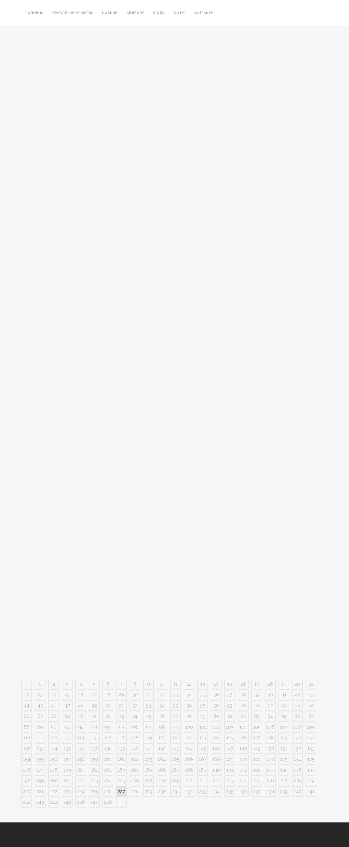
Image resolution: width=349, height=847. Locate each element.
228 (135, 791)
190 (216, 770)
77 (175, 716)
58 (216, 705)
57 (202, 705)
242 (26, 802)
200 (54, 780)
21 (311, 684)
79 (202, 716)
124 (216, 737)
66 (26, 716)
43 (311, 694)
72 (108, 716)
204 (108, 780)
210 (189, 780)
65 (311, 705)
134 (53, 748)
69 (67, 716)
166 (189, 759)
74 (134, 716)
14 (216, 684)
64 (297, 705)
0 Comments (69, 210)
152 (297, 748)
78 (189, 716)
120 (162, 737)
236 (243, 791)
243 (40, 802)
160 (108, 759)
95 (121, 727)
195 (284, 770)
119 (148, 737)
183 (121, 770)
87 (311, 716)
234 (216, 791)
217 (284, 780)
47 (67, 705)
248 (108, 802)
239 (284, 791)
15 (229, 684)
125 (229, 737)
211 (203, 780)
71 (94, 716)
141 (148, 748)
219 (311, 780)
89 (40, 727)
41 (284, 694)
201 (67, 780)
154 (26, 759)
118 (135, 737)
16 (243, 684)
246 (81, 802)
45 (40, 705)
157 (67, 759)
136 (81, 748)
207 (148, 780)
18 (270, 684)
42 (297, 694)
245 (67, 802)
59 (229, 705)
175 (311, 759)
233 (202, 791)
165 (175, 759)
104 (243, 727)
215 (256, 780)
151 (284, 748)
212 (216, 780)
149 (257, 748)
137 (94, 748)
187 (175, 770)
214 (243, 780)
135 (67, 748)
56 (189, 705)
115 (94, 737)
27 (94, 694)
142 (162, 748)
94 (108, 727)
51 (121, 705)
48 (81, 705)
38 (243, 694)
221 (40, 791)
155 (40, 759)
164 (162, 759)
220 (26, 791)
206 (135, 780)
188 (189, 770)
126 (243, 737)
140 (135, 748)
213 (229, 780)
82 (243, 716)
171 (256, 759)
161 (121, 759)
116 (107, 737)
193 (257, 770)
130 (297, 737)
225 (94, 791)
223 (67, 791)
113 (67, 737)
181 (94, 770)
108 (297, 727)
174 (297, 759)
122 (189, 737)
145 (202, 748)
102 (216, 727)
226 (108, 791)
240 (297, 791)
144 (189, 748)
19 (284, 684)
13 (202, 684)
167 (202, 759)
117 (121, 737)
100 (189, 727)
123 (202, 737)
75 (148, 716)
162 (134, 759)
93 (94, 727)
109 (311, 727)
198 (26, 780)
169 (230, 759)
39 (257, 694)
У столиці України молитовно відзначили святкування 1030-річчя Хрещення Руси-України (68, 359)
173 (283, 759)
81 (229, 716)
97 (148, 727)
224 (81, 791)
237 (257, 791)
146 (216, 748)
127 (256, 737)
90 (53, 727)
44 (26, 705)
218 (297, 780)
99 (175, 727)
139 (121, 748)
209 (176, 780)
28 (107, 694)
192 (243, 770)
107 (284, 727)
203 (94, 780)
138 (108, 748)
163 (148, 759)
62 (270, 705)
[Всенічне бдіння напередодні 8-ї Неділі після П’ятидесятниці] (69, 525)
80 (216, 716)
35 (202, 694)
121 (175, 737)
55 (175, 705)
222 (53, 791)
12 (189, 684)
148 (243, 748)
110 (26, 737)
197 (311, 770)
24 (53, 694)
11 (175, 684)
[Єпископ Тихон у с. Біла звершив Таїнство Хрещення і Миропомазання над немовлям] (164, 314)
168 (216, 759)
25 (67, 694)
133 (40, 748)
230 (162, 791)
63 (284, 705)
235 (230, 791)
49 (94, 705)
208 (162, 780)
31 (148, 694)
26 (80, 694)
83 (257, 716)
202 (81, 780)
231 (175, 791)
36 (216, 694)
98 (162, 727)
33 (175, 694)
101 (202, 727)
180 (81, 770)
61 (256, 705)
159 (94, 759)
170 (243, 759)
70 (81, 716)
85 (284, 716)
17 (256, 684)
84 (270, 716)
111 (40, 737)
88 (26, 727)
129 (283, 737)
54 (162, 705)
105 (257, 727)
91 (67, 727)
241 (311, 791)
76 (162, 716)
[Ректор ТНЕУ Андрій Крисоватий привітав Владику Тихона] (69, 91)
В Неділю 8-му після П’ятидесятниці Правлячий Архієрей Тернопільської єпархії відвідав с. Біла (259, 359)
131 (311, 737)
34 (189, 694)
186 (162, 770)
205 (121, 780)
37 (229, 694)
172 (270, 759)
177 (40, 770)
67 (40, 716)
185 (148, 770)
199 (40, 780)
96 (135, 727)
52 (135, 705)
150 (270, 748)
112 (54, 737)
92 (80, 727)
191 (229, 770)
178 (53, 770)
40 (270, 694)
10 (162, 684)
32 (162, 694)
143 (175, 748)
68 (53, 716)
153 (311, 748)
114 (80, 737)
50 (108, 705)
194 (270, 770)
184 (135, 770)
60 (243, 705)
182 (107, 770)
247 (94, 802)
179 (67, 770)
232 (189, 791)
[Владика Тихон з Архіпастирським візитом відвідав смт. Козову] (164, 97)
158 (81, 759)
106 (270, 727)
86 (297, 716)
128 (270, 737)
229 (148, 791)
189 (202, 770)
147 (230, 748)
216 (270, 780)
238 (270, 791)
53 (148, 705)
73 (121, 716)
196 (297, 770)
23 (40, 694)
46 (53, 705)
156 (53, 759)
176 (26, 770)
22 (26, 694)
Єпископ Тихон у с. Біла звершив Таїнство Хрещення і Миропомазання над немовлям (160, 359)
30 (135, 694)
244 (54, 802)
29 (121, 694)
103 (230, 727)
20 (297, 684)
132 (26, 748)
